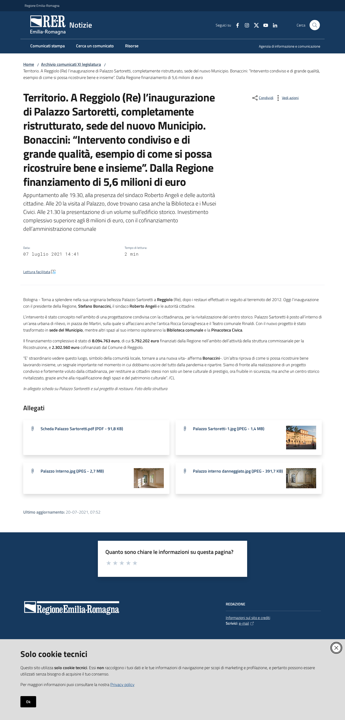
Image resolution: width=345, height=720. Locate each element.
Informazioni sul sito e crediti (248, 617)
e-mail (244, 623)
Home (28, 64)
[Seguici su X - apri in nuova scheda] (254, 25)
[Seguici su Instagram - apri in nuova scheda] (245, 25)
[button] (314, 25)
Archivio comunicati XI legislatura (71, 64)
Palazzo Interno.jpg (72, 471)
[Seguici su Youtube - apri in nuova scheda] (263, 25)
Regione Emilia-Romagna (42, 5)
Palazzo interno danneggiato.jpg (238, 471)
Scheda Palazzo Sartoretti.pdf (82, 428)
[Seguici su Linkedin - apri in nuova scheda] (273, 25)
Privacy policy (122, 684)
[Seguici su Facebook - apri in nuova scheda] (235, 25)
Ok (28, 702)
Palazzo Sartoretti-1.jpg (228, 428)
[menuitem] (286, 46)
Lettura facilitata (36, 272)
